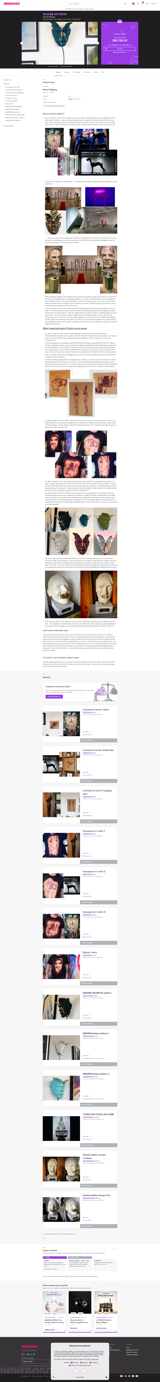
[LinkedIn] (34, 1355)
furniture (77, 99)
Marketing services (132, 1350)
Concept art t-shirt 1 (11, 95)
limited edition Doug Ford (13, 120)
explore (88, 1288)
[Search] (69, 3)
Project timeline (8, 126)
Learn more (81, 1266)
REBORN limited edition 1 (13, 109)
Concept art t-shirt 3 (12, 101)
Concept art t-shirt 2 (12, 98)
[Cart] (138, 3)
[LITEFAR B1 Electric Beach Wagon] (106, 1302)
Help (87, 1253)
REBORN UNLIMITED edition (14, 106)
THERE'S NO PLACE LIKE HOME (15, 115)
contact (52, 92)
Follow (119, 49)
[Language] (133, 4)
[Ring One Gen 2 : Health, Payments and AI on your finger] (80, 1302)
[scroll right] (97, 43)
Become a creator (131, 1352)
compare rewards (53, 696)
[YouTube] (28, 1355)
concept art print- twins (13, 87)
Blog (108, 1352)
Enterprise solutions (132, 1354)
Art (44, 99)
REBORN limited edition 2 (13, 112)
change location (89, 9)
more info (46, 92)
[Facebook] (22, 1355)
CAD (125, 3)
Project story (8, 80)
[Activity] (142, 3)
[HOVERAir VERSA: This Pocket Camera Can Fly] (54, 1302)
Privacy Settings (49, 1376)
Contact (109, 1347)
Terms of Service (37, 1376)
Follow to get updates (50, 1269)
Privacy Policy (26, 1376)
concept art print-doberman (14, 90)
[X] (25, 1355)
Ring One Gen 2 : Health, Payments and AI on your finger (79, 1322)
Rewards (6, 84)
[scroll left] (21, 43)
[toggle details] (65, 1332)
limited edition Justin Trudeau (14, 117)
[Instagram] (31, 1355)
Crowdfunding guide (98, 1253)
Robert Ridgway (50, 17)
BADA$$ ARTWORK (55, 14)
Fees (127, 1347)
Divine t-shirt (9, 104)
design (70, 99)
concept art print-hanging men (15, 92)
